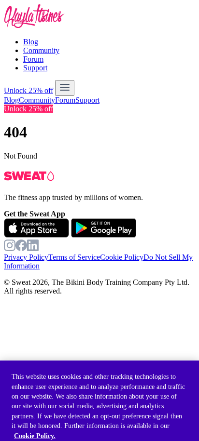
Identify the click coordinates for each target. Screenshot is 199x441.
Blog (30, 42)
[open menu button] (64, 88)
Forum (33, 59)
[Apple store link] (36, 235)
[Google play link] (103, 235)
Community (41, 50)
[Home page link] (34, 25)
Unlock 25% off (28, 90)
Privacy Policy (26, 257)
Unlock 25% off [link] (28, 109)
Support (35, 68)
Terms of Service (74, 257)
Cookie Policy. (35, 436)
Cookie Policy (121, 257)
